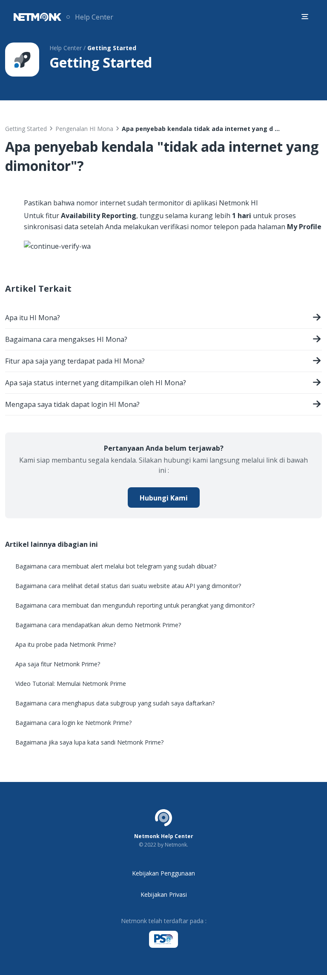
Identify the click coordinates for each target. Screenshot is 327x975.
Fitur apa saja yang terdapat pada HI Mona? (75, 361)
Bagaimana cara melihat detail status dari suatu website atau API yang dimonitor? (128, 586)
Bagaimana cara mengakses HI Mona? (66, 339)
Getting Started (26, 129)
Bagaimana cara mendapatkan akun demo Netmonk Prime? (98, 625)
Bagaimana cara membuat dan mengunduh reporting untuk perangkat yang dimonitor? (135, 605)
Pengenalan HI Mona (84, 129)
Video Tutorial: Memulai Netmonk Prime (70, 683)
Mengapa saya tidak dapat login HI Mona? (72, 404)
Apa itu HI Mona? (32, 317)
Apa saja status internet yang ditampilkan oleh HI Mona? (95, 382)
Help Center (94, 17)
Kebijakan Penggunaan (163, 873)
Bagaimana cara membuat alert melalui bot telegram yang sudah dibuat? (115, 566)
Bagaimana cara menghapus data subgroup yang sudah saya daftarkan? (115, 703)
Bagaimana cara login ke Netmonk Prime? (73, 723)
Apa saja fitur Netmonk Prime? (57, 664)
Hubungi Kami (164, 498)
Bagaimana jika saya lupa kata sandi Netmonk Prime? (89, 742)
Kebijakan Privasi (164, 894)
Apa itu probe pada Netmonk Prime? (65, 644)
